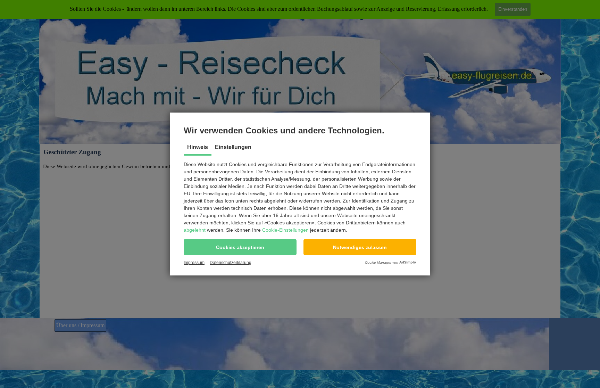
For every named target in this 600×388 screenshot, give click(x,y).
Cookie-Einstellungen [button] (285, 230)
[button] (240, 247)
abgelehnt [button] (195, 230)
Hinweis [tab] (197, 147)
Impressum (194, 262)
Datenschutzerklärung (230, 262)
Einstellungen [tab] (233, 147)
